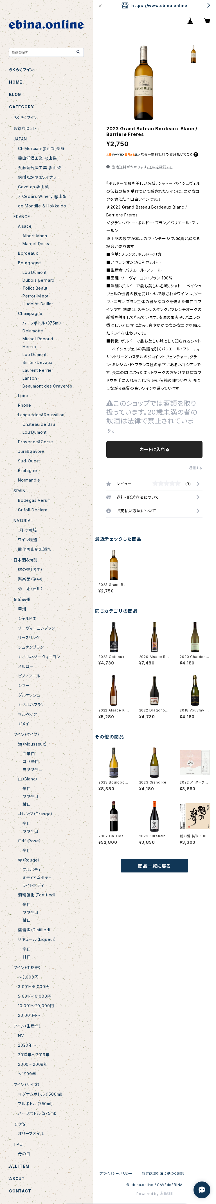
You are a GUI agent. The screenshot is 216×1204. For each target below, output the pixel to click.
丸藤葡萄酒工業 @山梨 (39, 167)
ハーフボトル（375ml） (42, 323)
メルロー (26, 666)
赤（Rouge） (29, 860)
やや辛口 (30, 796)
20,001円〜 (29, 1015)
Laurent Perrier (37, 370)
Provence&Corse (35, 441)
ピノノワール (29, 675)
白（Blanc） (28, 778)
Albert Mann (34, 235)
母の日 (24, 1153)
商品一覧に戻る (154, 866)
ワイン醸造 (27, 539)
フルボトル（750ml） (36, 1103)
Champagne (30, 313)
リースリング (29, 637)
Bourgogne (29, 262)
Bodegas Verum (34, 500)
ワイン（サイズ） (27, 1084)
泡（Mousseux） (33, 744)
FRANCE (22, 216)
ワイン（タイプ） (27, 734)
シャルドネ (27, 618)
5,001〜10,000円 (34, 996)
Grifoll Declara (33, 509)
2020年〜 (27, 1045)
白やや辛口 (32, 769)
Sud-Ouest (29, 460)
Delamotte (32, 330)
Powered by (148, 1194)
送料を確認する (160, 167)
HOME (15, 82)
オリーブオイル (31, 1133)
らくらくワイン (21, 69)
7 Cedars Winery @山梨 (42, 196)
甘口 (26, 804)
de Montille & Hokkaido (42, 205)
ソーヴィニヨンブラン (36, 628)
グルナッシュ (29, 695)
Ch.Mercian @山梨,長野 (41, 148)
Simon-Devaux (37, 362)
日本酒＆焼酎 (26, 560)
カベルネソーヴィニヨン (39, 656)
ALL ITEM (19, 1166)
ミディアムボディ (36, 877)
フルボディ (31, 869)
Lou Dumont (34, 272)
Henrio (29, 346)
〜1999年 (27, 1073)
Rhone (24, 405)
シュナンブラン (31, 647)
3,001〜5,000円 (34, 986)
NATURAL (23, 520)
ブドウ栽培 (27, 530)
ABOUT (17, 1178)
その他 (19, 1124)
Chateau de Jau (38, 424)
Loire (23, 395)
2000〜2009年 (33, 1064)
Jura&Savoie (31, 451)
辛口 (26, 788)
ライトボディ (33, 885)
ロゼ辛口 (30, 761)
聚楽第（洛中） (30, 579)
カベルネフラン (31, 704)
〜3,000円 (28, 977)
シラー (24, 685)
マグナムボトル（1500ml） (40, 1094)
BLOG (15, 94)
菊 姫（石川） (30, 588)
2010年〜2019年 (34, 1054)
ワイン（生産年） (27, 1026)
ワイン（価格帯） (27, 967)
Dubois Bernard (38, 280)
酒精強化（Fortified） (37, 894)
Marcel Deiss (35, 243)
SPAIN (20, 490)
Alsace (25, 226)
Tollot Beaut (35, 288)
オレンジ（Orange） (35, 813)
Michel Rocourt (37, 338)
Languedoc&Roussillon (41, 414)
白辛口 (28, 753)
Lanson (29, 378)
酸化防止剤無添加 (34, 549)
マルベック (27, 714)
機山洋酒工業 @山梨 (37, 158)
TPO (18, 1144)
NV (21, 1035)
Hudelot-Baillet (37, 303)
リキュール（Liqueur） (37, 939)
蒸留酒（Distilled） (34, 929)
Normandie (29, 480)
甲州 (22, 609)
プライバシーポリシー (116, 1173)
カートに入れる (154, 449)
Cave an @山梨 (33, 186)
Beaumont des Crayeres (47, 386)
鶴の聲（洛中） (30, 569)
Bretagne (27, 470)
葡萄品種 (22, 599)
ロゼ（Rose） (29, 840)
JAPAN (20, 138)
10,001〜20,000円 (36, 1005)
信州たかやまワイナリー (39, 177)
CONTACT (20, 1191)
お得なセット (25, 128)
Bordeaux (28, 253)
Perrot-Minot (35, 296)
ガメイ (23, 723)
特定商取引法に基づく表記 (163, 1173)
